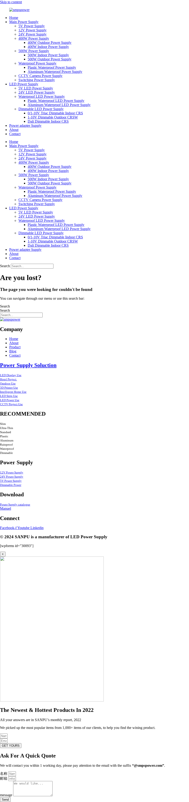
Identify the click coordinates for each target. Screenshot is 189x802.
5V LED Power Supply (35, 88)
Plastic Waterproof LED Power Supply (56, 101)
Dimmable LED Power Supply (41, 109)
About (13, 130)
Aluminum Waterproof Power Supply (55, 72)
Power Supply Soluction (28, 365)
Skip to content (11, 2)
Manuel (5, 508)
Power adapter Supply (25, 125)
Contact (15, 134)
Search (5, 266)
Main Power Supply (23, 22)
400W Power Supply (33, 38)
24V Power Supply (32, 34)
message (6, 795)
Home (13, 18)
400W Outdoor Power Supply (49, 42)
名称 (4, 773)
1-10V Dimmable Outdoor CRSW (53, 117)
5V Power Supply (31, 26)
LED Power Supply (23, 84)
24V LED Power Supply (36, 92)
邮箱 (4, 778)
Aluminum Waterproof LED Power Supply (59, 105)
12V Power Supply (32, 30)
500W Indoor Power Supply (48, 55)
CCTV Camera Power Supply (40, 76)
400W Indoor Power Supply (48, 47)
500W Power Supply (33, 51)
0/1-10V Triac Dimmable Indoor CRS (55, 113)
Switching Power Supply (36, 80)
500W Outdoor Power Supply (49, 59)
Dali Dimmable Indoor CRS (48, 121)
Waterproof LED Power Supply (41, 96)
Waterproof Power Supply (37, 63)
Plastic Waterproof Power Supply (52, 67)
